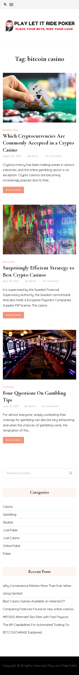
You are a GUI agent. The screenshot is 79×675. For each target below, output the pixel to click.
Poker (7, 554)
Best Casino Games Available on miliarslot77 (34, 601)
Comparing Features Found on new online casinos (38, 609)
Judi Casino (11, 538)
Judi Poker (10, 530)
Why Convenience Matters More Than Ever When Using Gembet (37, 589)
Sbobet (8, 522)
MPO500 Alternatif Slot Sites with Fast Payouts (35, 617)
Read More (13, 190)
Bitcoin (9, 261)
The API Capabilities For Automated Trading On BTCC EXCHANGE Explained (36, 628)
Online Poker (12, 546)
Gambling (10, 130)
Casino (8, 387)
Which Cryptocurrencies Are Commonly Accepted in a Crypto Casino (38, 143)
